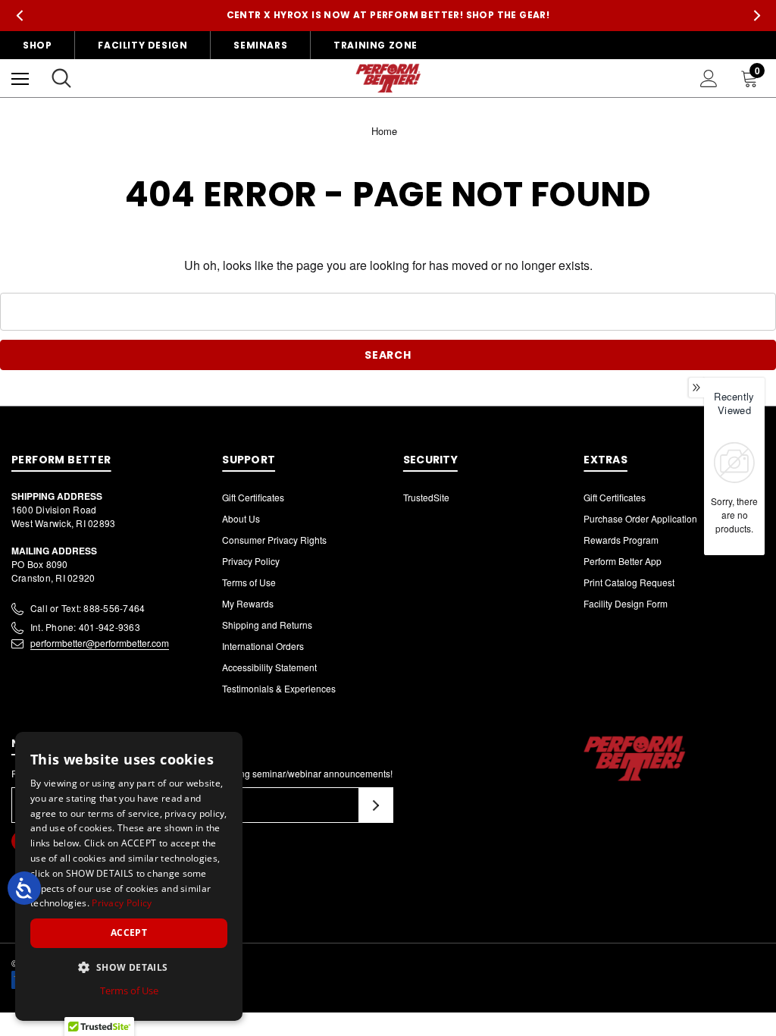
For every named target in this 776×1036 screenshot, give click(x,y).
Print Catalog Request (629, 582)
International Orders (263, 645)
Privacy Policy (251, 560)
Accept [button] (129, 932)
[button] (128, 967)
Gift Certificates (253, 497)
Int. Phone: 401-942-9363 (85, 626)
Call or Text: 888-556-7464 (87, 607)
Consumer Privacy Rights (274, 539)
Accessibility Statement (269, 667)
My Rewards (248, 603)
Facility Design (142, 45)
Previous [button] (19, 16)
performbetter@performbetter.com (99, 642)
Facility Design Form (626, 603)
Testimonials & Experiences (279, 688)
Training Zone (375, 45)
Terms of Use (249, 582)
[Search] (61, 78)
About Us (241, 518)
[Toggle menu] (20, 78)
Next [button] (757, 16)
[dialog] (128, 876)
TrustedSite (426, 497)
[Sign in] (709, 78)
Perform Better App (623, 560)
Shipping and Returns (267, 624)
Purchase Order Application (640, 518)
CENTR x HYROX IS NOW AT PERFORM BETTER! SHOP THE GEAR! (388, 14)
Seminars (260, 45)
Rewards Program (621, 539)
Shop (37, 45)
